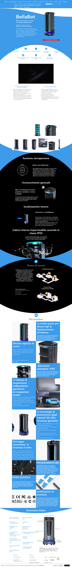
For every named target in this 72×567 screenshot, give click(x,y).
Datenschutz (47, 562)
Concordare (67, 565)
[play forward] (59, 144)
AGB (50, 562)
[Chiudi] (70, 565)
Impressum (46, 560)
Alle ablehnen (61, 565)
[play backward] (13, 144)
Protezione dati (41, 565)
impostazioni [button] (55, 565)
